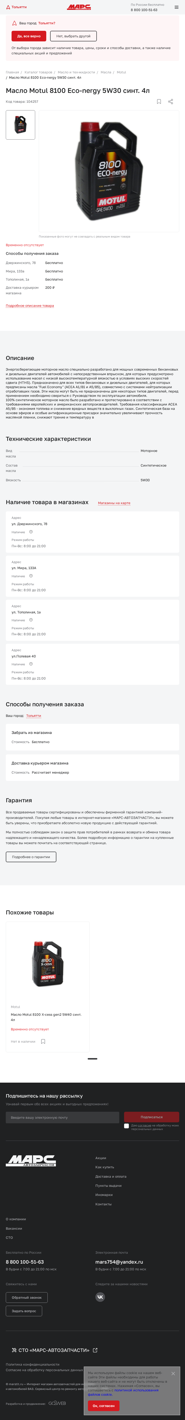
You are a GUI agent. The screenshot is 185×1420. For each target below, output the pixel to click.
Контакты (103, 1204)
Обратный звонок (27, 1297)
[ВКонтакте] (153, 107)
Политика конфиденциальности (32, 1364)
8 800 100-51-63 (144, 10)
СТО (9, 1237)
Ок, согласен (104, 1406)
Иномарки (104, 1195)
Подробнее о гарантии (31, 857)
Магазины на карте (114, 503)
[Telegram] (146, 107)
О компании (16, 1219)
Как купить (104, 1167)
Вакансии (14, 1228)
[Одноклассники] (161, 107)
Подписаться (152, 1117)
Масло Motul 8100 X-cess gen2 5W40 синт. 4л (46, 1017)
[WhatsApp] (169, 107)
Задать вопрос (24, 1311)
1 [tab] (92, 1059)
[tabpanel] (48, 987)
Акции (100, 1158)
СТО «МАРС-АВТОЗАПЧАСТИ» (54, 1350)
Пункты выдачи (108, 1185)
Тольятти (33, 715)
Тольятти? (46, 23)
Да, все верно (28, 36)
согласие (144, 1125)
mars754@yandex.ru (119, 1262)
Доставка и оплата (110, 1176)
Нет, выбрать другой (73, 36)
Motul (15, 1007)
